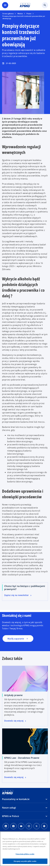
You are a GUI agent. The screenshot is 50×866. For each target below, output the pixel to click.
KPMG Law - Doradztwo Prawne (21, 757)
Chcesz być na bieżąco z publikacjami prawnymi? (24, 587)
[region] (25, 848)
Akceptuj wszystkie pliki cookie (24, 861)
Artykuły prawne (13, 695)
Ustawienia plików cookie (25, 854)
